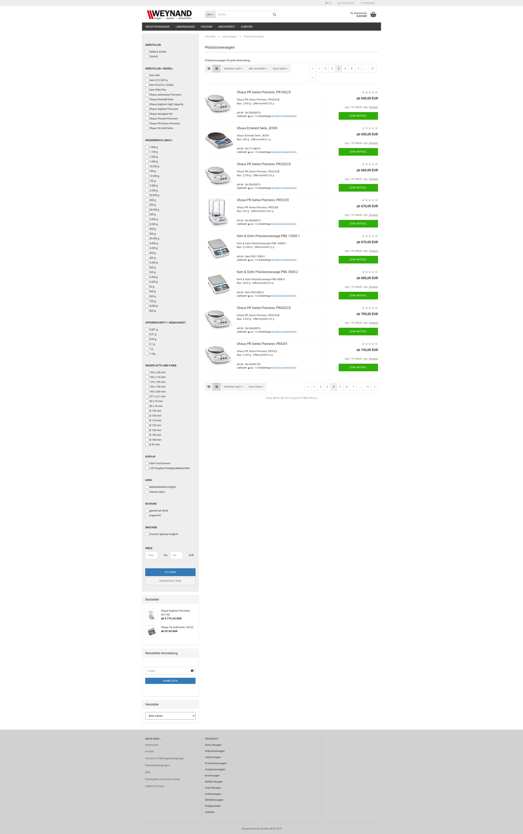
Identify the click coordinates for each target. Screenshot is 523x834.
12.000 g (154, 175)
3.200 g (153, 224)
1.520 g (153, 156)
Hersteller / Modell (159, 68)
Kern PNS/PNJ (157, 89)
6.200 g (153, 281)
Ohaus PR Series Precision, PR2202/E (264, 164)
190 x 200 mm (157, 391)
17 (372, 68)
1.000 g (153, 147)
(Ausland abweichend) (284, 116)
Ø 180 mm (155, 439)
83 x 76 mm (156, 406)
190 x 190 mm (157, 386)
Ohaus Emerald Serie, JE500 (257, 128)
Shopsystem (249, 828)
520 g (152, 272)
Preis (148, 548)
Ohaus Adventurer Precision (165, 94)
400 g (152, 252)
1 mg (152, 353)
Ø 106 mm (155, 415)
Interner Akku (157, 491)
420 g (152, 257)
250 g (152, 214)
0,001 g (153, 329)
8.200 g (153, 305)
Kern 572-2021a (158, 80)
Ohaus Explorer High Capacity (166, 104)
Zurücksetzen (170, 580)
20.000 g (154, 195)
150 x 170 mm (157, 377)
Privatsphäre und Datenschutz (162, 779)
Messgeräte (226, 26)
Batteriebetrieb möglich (162, 486)
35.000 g (154, 238)
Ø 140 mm (155, 434)
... (365, 68)
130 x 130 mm (157, 372)
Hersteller (153, 44)
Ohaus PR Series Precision (164, 123)
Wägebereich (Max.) (158, 140)
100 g (152, 171)
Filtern (170, 572)
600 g (152, 291)
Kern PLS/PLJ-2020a (161, 84)
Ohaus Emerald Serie (161, 99)
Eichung (151, 503)
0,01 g (152, 334)
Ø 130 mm (155, 430)
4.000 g (153, 243)
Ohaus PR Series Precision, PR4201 (262, 344)
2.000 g (153, 185)
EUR (190, 555)
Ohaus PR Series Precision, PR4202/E (264, 308)
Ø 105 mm (155, 410)
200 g (152, 200)
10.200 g (154, 166)
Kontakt (149, 751)
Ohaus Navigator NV (161, 113)
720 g (152, 301)
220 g (152, 204)
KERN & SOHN (157, 51)
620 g (152, 296)
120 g (152, 180)
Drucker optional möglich (163, 534)
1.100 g (153, 151)
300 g (152, 228)
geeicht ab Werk (158, 510)
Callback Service (154, 786)
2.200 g (153, 190)
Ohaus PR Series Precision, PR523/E (263, 200)
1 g (151, 348)
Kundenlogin (347, 3)
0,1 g (152, 344)
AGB (147, 772)
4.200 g (153, 248)
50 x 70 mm (156, 401)
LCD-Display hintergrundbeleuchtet (169, 468)
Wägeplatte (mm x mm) (161, 365)
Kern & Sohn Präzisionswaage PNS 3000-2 (267, 272)
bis (165, 555)
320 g (152, 233)
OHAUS (153, 56)
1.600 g (153, 161)
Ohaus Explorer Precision (163, 108)
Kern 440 (154, 75)
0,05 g (152, 339)
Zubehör (247, 26)
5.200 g (153, 262)
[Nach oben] (512, 828)
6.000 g (153, 277)
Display (150, 456)
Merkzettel (369, 3)
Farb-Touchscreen (159, 463)
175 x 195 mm (157, 382)
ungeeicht (155, 515)
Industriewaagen (157, 26)
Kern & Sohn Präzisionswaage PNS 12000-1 (268, 236)
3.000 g (153, 219)
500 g (152, 267)
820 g (152, 310)
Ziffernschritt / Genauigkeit (165, 322)
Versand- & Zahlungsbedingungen (164, 758)
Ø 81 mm (154, 444)
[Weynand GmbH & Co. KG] (172, 14)
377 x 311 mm (157, 396)
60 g (151, 286)
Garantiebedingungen (157, 765)
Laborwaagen (185, 26)
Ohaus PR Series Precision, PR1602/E (264, 92)
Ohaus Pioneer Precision (163, 118)
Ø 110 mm (155, 420)
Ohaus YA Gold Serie (161, 128)
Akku (148, 480)
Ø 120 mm (155, 425)
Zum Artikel (358, 115)
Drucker (206, 26)
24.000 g (154, 209)
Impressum (151, 744)
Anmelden (170, 680)
